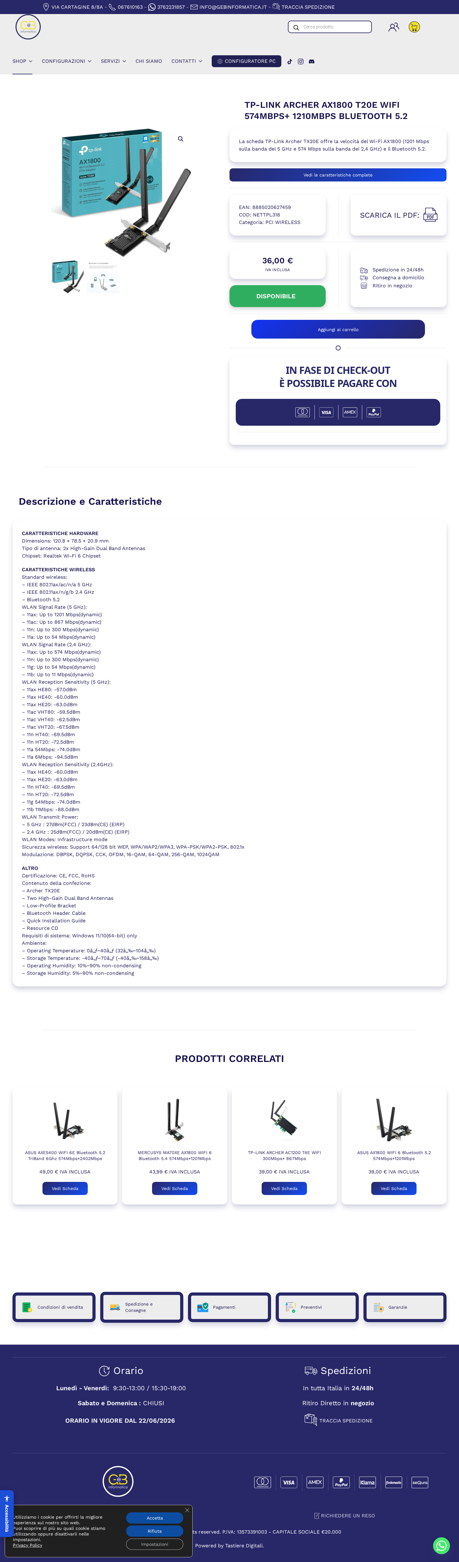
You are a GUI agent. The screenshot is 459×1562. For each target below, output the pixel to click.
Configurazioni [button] (63, 61)
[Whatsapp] (441, 1545)
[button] (180, 139)
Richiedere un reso (348, 1516)
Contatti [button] (183, 61)
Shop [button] (19, 61)
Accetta (155, 1517)
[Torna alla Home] (28, 27)
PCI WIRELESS (282, 222)
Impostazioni (154, 1544)
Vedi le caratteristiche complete (338, 174)
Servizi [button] (110, 61)
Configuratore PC (250, 61)
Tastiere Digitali (244, 1546)
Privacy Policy (27, 1545)
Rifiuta (155, 1531)
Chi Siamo (149, 61)
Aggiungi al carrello (338, 329)
